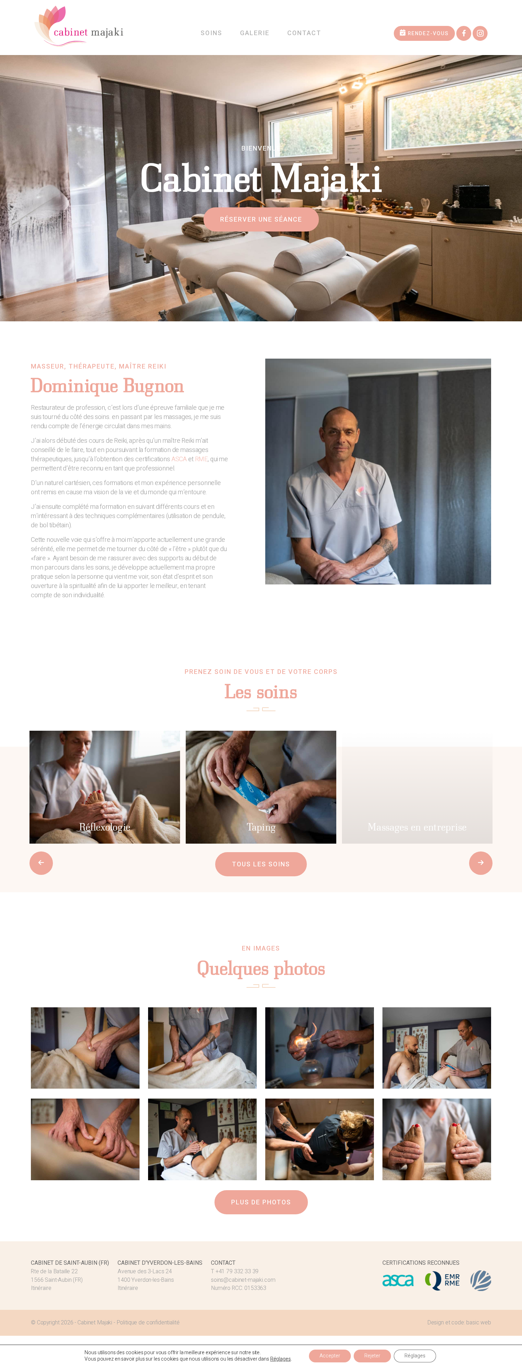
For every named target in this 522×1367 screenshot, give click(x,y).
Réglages (280, 1359)
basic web (478, 1322)
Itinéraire (41, 1288)
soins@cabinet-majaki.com (243, 1280)
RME (201, 459)
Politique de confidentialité (148, 1322)
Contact (304, 33)
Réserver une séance (261, 219)
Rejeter (372, 1356)
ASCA (179, 459)
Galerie (255, 33)
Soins (211, 33)
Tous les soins (261, 864)
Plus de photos (261, 1202)
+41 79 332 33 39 (237, 1271)
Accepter (330, 1356)
